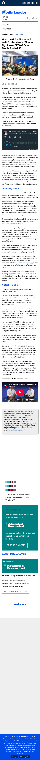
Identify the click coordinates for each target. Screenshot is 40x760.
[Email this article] (13, 84)
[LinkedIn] (37, 18)
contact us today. (17, 431)
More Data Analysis (14, 591)
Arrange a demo (16, 545)
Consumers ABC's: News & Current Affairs (16, 583)
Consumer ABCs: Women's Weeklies (13, 580)
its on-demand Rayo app (23, 263)
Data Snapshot (13, 509)
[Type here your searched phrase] (28, 18)
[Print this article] (16, 84)
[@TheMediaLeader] (32, 18)
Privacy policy (24, 757)
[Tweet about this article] (3, 84)
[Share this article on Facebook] (9, 84)
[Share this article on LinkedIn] (6, 84)
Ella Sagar (19, 34)
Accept (14, 757)
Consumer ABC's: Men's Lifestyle (12, 586)
